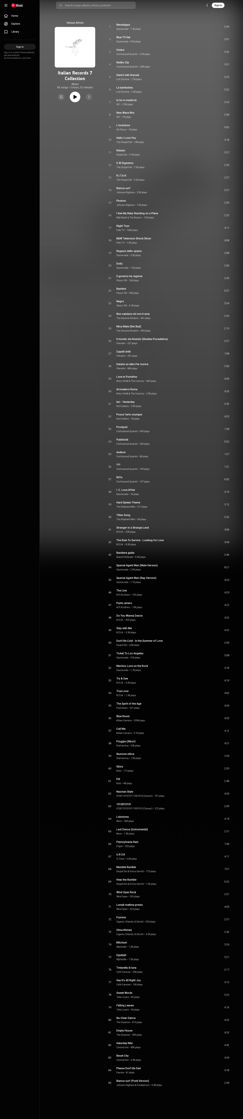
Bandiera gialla (125, 552)
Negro (120, 301)
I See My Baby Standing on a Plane (137, 213)
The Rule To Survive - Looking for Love (140, 540)
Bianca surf (123, 188)
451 (118, 104)
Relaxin (120, 150)
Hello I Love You (126, 137)
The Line (121, 590)
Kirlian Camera (124, 720)
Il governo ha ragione (129, 276)
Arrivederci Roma (126, 389)
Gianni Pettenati (124, 557)
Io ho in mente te (126, 100)
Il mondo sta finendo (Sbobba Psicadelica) (142, 339)
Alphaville (121, 946)
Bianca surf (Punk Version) (132, 1080)
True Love (122, 691)
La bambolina (124, 87)
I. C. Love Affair (125, 490)
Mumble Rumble (126, 867)
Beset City (122, 1055)
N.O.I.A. (119, 532)
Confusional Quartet (127, 54)
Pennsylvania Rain (127, 842)
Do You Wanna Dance (129, 615)
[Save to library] (61, 97)
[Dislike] (208, 27)
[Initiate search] (60, 5)
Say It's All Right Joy (128, 980)
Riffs (119, 477)
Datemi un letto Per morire (132, 364)
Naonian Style (124, 791)
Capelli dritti (123, 351)
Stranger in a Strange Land (132, 527)
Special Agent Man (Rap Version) (136, 578)
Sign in (218, 5)
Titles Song (123, 515)
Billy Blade (121, 217)
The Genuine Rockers (127, 318)
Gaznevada (122, 29)
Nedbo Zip (122, 62)
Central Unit (122, 1047)
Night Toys (122, 225)
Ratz (118, 770)
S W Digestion (124, 163)
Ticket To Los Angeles (129, 653)
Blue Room (123, 716)
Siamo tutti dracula (127, 75)
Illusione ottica (125, 754)
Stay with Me (124, 628)
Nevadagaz (123, 24)
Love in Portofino (126, 376)
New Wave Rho (125, 112)
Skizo (119, 766)
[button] (61, 97)
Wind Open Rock (126, 892)
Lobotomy (122, 816)
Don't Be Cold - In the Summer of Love (139, 640)
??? (118, 464)
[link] (19, 16)
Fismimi (121, 917)
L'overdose (123, 125)
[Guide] (6, 5)
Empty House (124, 1030)
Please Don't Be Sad (128, 1068)
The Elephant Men (125, 506)
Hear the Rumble (126, 879)
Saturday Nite (124, 1043)
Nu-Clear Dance (126, 1018)
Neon (119, 821)
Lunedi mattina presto (129, 904)
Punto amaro (124, 603)
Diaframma (122, 745)
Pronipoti (121, 427)
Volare (120, 49)
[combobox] (100, 5)
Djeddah (121, 955)
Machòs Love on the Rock (132, 666)
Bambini (121, 288)
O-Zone (120, 858)
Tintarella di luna (126, 967)
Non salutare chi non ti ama (133, 313)
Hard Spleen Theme (128, 502)
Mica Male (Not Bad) (128, 326)
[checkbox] (227, 27)
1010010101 (123, 804)
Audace (120, 452)
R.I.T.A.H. (121, 175)
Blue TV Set (123, 37)
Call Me (120, 728)
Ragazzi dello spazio (129, 251)
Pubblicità (122, 439)
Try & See (122, 678)
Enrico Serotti (137, 871)
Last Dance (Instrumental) (132, 829)
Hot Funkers (122, 406)
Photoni (121, 200)
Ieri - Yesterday (125, 401)
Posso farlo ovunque (129, 414)
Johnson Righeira (125, 192)
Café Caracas (123, 972)
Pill (118, 779)
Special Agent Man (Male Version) (137, 565)
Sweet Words (124, 992)
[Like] (202, 27)
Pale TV (120, 230)
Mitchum (121, 942)
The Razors (135, 217)
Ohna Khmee (124, 930)
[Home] (17, 5)
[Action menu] (89, 97)
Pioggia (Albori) (126, 741)
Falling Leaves (125, 1005)
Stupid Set (121, 154)
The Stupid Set (124, 142)
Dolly (119, 263)
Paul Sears (122, 708)
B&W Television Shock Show (133, 238)
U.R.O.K (120, 854)
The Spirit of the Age (128, 703)
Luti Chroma (122, 79)
